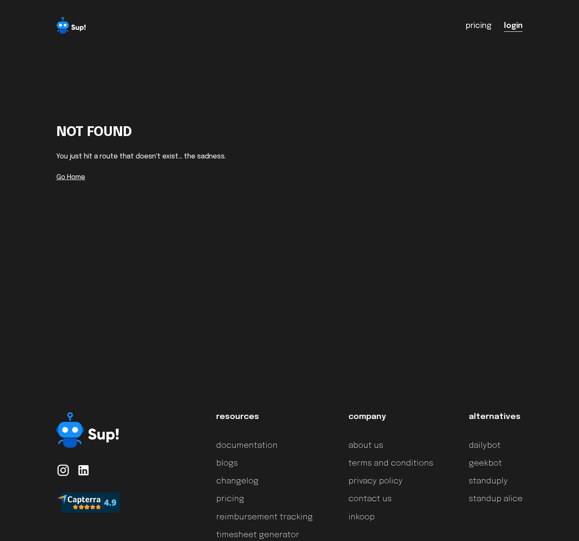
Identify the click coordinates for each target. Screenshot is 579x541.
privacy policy (375, 481)
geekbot (485, 463)
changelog (237, 481)
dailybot (485, 445)
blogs (227, 463)
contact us (370, 499)
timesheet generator (257, 535)
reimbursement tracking (264, 517)
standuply (488, 481)
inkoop (361, 517)
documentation (247, 445)
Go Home (70, 177)
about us (365, 445)
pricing (230, 499)
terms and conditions (390, 463)
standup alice (496, 499)
